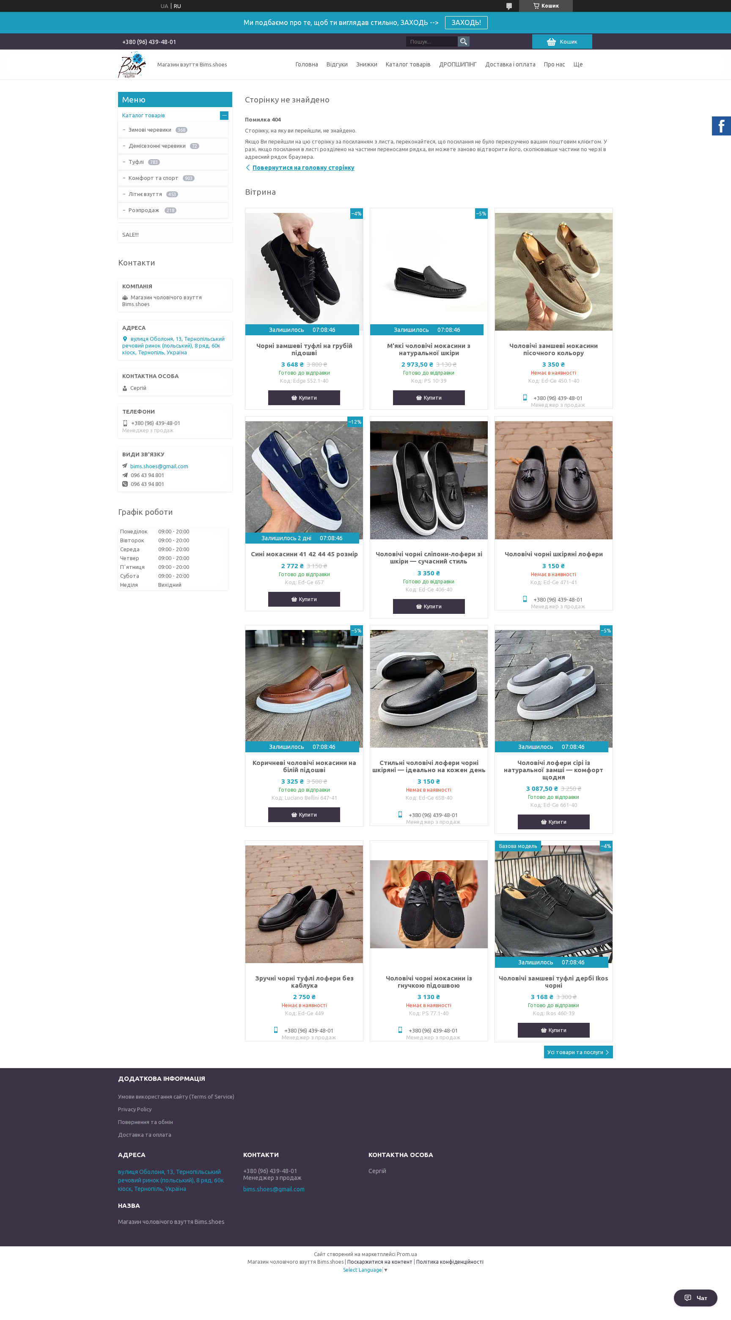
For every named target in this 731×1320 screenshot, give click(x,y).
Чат (702, 1298)
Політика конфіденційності (450, 1262)
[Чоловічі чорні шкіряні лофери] (554, 480)
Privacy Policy (134, 1109)
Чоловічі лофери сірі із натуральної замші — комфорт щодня (553, 770)
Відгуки (337, 64)
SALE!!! (130, 234)
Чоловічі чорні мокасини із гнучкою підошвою (429, 982)
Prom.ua (407, 1254)
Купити (308, 397)
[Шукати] (464, 41)
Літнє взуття (145, 194)
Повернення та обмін (145, 1122)
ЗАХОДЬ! (466, 22)
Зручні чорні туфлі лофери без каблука (304, 982)
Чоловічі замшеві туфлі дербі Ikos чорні (553, 982)
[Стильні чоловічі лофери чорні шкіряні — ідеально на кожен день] (429, 688)
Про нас (554, 64)
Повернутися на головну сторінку (304, 167)
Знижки (366, 64)
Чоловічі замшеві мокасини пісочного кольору (553, 349)
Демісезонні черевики (157, 146)
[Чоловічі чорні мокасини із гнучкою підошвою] (429, 904)
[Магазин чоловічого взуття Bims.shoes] (133, 64)
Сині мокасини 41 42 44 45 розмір (304, 554)
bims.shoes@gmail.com (159, 466)
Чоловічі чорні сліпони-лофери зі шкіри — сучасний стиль (429, 557)
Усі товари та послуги (575, 1052)
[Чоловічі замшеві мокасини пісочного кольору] (554, 271)
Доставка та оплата (144, 1135)
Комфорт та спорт (154, 178)
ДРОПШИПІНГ (458, 64)
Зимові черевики (150, 130)
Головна (307, 64)
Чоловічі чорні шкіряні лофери (554, 554)
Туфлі (136, 162)
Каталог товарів (408, 64)
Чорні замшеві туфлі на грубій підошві (304, 349)
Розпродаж (144, 210)
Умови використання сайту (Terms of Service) (176, 1096)
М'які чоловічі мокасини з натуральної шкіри (428, 349)
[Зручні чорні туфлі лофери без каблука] (304, 904)
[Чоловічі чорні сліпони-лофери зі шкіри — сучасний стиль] (429, 480)
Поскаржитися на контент (379, 1262)
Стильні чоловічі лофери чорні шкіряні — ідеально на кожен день (429, 766)
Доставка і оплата (510, 64)
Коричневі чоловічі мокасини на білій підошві (304, 766)
